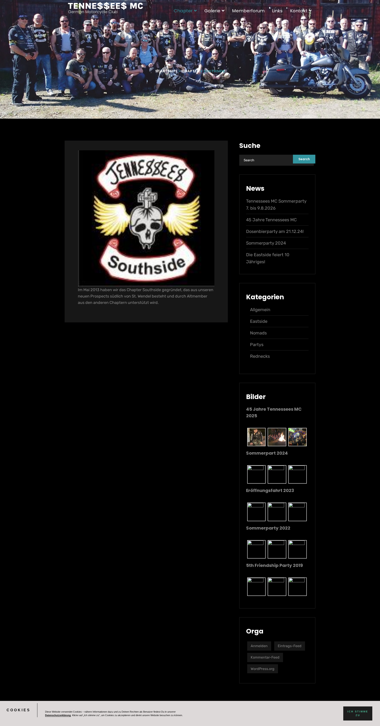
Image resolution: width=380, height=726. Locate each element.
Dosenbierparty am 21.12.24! (275, 231)
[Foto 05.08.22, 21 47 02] (256, 549)
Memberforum (248, 10)
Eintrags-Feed (289, 646)
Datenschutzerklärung (58, 715)
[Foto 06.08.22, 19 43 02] (277, 549)
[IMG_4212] (277, 436)
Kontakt (298, 10)
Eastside (258, 321)
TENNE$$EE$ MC (105, 6)
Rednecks (260, 356)
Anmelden (259, 646)
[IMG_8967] (277, 474)
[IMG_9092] (256, 474)
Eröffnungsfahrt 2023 (270, 490)
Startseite (166, 71)
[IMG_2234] (297, 511)
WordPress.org (262, 669)
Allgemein (260, 309)
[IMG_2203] (277, 511)
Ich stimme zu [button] (357, 713)
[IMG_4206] (297, 436)
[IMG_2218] (256, 511)
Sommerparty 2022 (268, 528)
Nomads (258, 333)
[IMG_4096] (256, 436)
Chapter (183, 10)
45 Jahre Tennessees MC (271, 219)
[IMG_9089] (297, 474)
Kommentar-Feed (265, 657)
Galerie (212, 10)
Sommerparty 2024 (266, 243)
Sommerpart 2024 (267, 453)
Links (277, 10)
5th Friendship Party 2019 (274, 565)
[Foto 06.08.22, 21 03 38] (297, 549)
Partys (256, 344)
